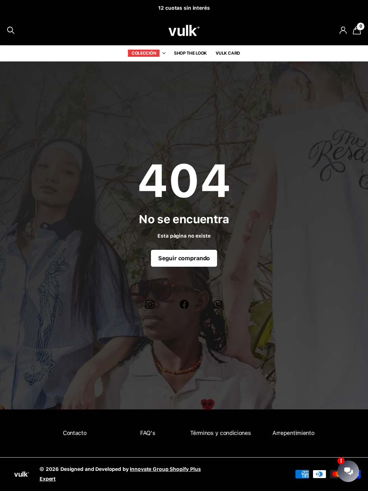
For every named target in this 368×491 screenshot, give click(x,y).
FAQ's (147, 433)
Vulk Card (228, 53)
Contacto (74, 433)
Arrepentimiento (293, 433)
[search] (10, 30)
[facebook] (184, 304)
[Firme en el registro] (343, 30)
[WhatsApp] (217, 304)
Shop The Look (190, 53)
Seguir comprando (184, 258)
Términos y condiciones (220, 433)
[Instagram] (150, 304)
